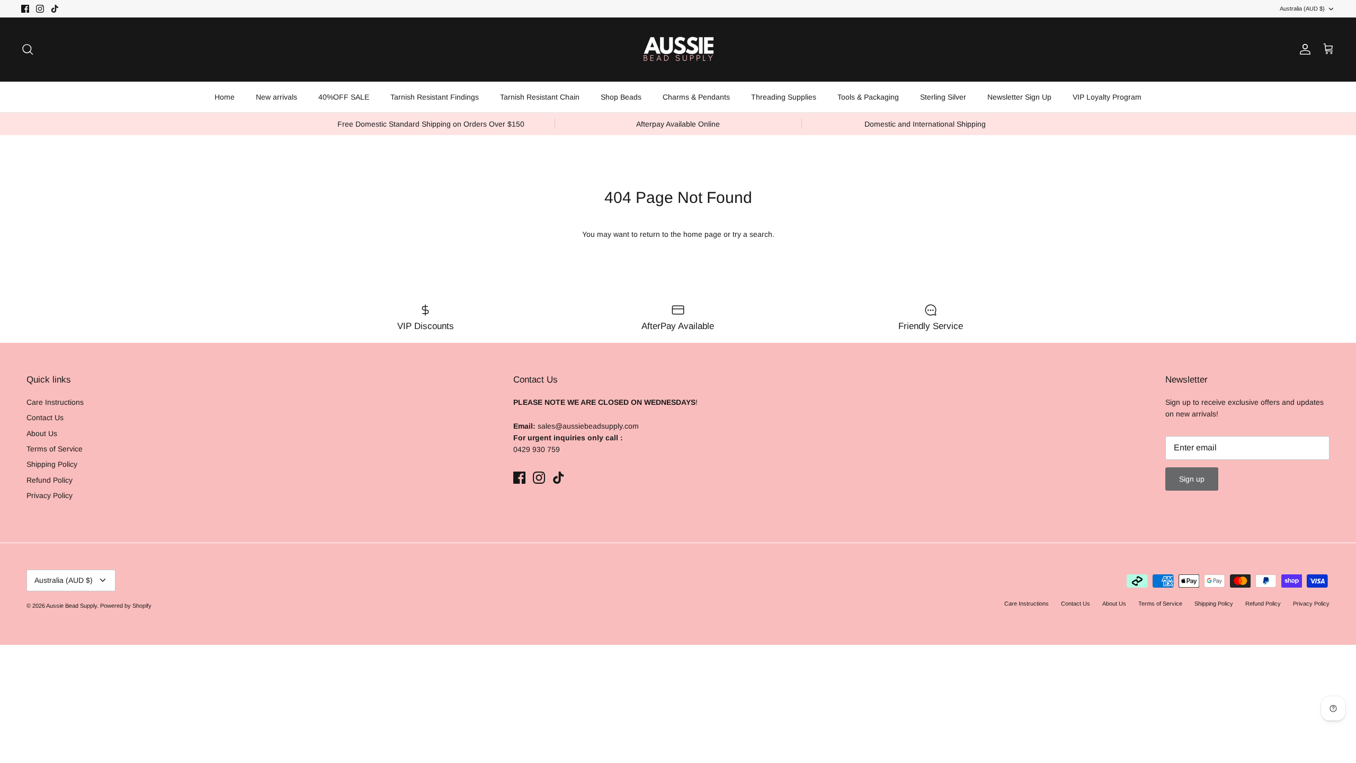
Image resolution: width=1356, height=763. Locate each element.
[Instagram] (138, 685)
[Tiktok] (153, 685)
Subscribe (137, 650)
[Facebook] (123, 685)
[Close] (431, 553)
